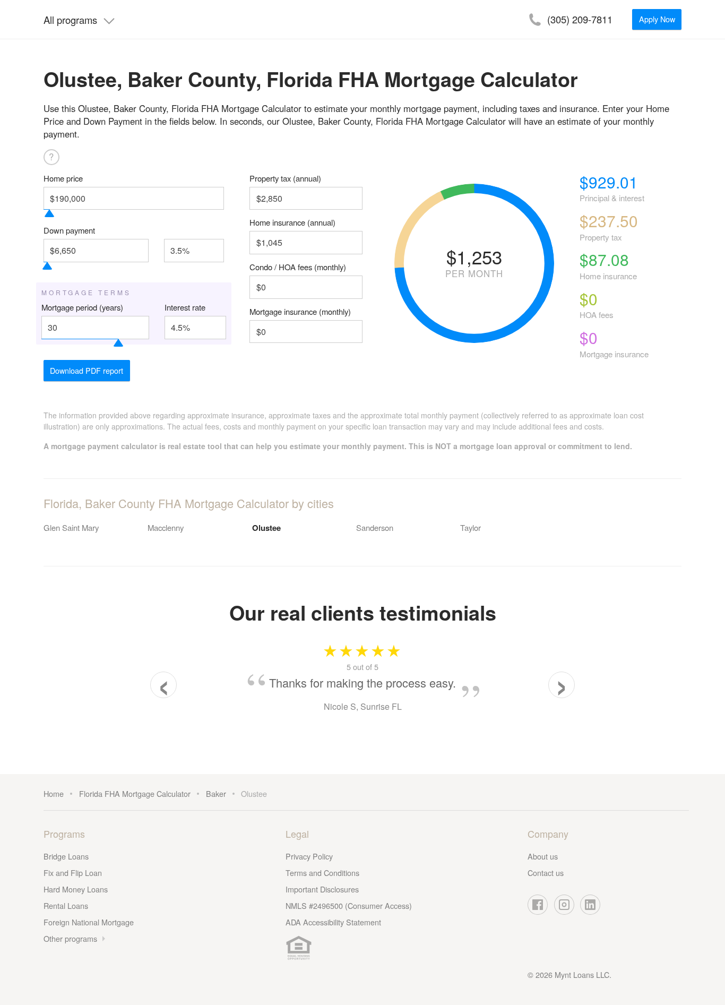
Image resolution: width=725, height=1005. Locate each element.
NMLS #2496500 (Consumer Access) (349, 905)
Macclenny (166, 527)
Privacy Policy (309, 856)
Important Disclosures (322, 889)
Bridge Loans (66, 856)
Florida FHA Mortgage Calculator (135, 793)
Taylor (470, 527)
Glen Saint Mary (71, 527)
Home (54, 793)
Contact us (546, 872)
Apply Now (657, 18)
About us (543, 856)
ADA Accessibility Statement (333, 921)
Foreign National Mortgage (89, 921)
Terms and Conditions (322, 872)
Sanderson (374, 527)
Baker (216, 793)
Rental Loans (66, 905)
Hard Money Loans (76, 889)
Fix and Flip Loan (73, 872)
